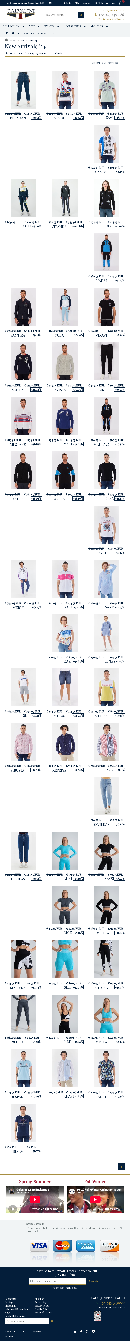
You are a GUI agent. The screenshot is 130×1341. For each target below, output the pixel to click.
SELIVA (18, 1042)
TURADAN (18, 118)
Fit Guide (66, 3)
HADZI (101, 280)
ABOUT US (97, 26)
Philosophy (10, 1305)
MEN (32, 26)
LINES (110, 661)
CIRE (109, 226)
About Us (39, 1298)
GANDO (101, 172)
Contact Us (10, 1298)
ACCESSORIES (72, 26)
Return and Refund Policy (17, 1309)
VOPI (27, 226)
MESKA (101, 1042)
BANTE (101, 1096)
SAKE (109, 607)
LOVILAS (18, 879)
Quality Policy (42, 1309)
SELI (68, 987)
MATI (67, 444)
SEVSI (109, 878)
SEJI (26, 715)
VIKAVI (101, 335)
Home (13, 40)
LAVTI (101, 553)
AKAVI (69, 1096)
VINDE (59, 118)
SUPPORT (8, 33)
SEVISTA (59, 389)
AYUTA (59, 498)
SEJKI (101, 389)
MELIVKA (18, 987)
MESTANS (18, 444)
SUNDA (17, 389)
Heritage (9, 1302)
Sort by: (96, 62)
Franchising (86, 3)
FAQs (76, 3)
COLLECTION (11, 26)
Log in (113, 3)
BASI (68, 661)
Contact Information (15, 1315)
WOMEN (49, 26)
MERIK (18, 607)
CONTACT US (46, 33)
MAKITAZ (101, 444)
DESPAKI (17, 1096)
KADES (17, 498)
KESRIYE (59, 770)
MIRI (68, 878)
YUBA (59, 335)
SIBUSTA (17, 770)
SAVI (109, 117)
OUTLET (29, 33)
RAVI (68, 607)
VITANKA (59, 226)
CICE (68, 932)
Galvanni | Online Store (22, 1331)
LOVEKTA (101, 933)
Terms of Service (43, 1312)
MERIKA (101, 987)
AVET (110, 769)
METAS (59, 715)
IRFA (110, 498)
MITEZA (101, 715)
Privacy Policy (42, 1305)
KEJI (67, 1041)
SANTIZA (18, 335)
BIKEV (18, 1151)
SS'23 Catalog (101, 3)
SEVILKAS (101, 824)
